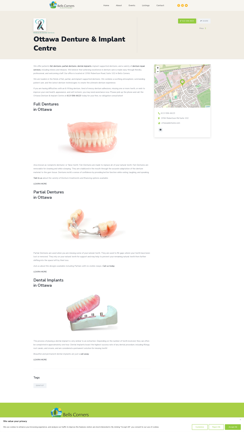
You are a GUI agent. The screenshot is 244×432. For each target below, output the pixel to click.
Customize (200, 427)
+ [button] (158, 67)
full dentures (55, 66)
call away (84, 354)
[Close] (241, 419)
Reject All (216, 427)
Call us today (108, 266)
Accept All (233, 427)
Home (106, 5)
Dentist (40, 386)
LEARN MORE (40, 183)
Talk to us (37, 178)
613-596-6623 (188, 21)
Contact (160, 5)
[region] (122, 424)
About (119, 5)
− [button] (158, 71)
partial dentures (69, 66)
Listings (146, 5)
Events (132, 5)
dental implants (84, 66)
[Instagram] (182, 5)
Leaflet (208, 106)
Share (205, 21)
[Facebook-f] (178, 5)
